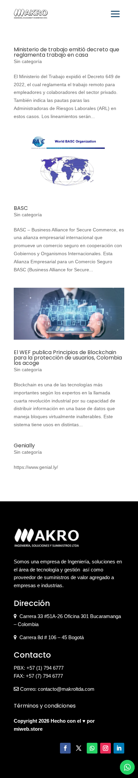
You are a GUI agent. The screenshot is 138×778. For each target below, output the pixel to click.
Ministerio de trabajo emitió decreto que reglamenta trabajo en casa (66, 52)
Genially (24, 445)
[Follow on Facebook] (65, 748)
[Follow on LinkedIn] (119, 748)
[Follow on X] (78, 748)
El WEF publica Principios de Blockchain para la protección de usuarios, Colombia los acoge (68, 357)
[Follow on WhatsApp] (92, 748)
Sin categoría (28, 61)
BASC (21, 208)
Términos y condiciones (45, 706)
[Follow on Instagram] (105, 748)
